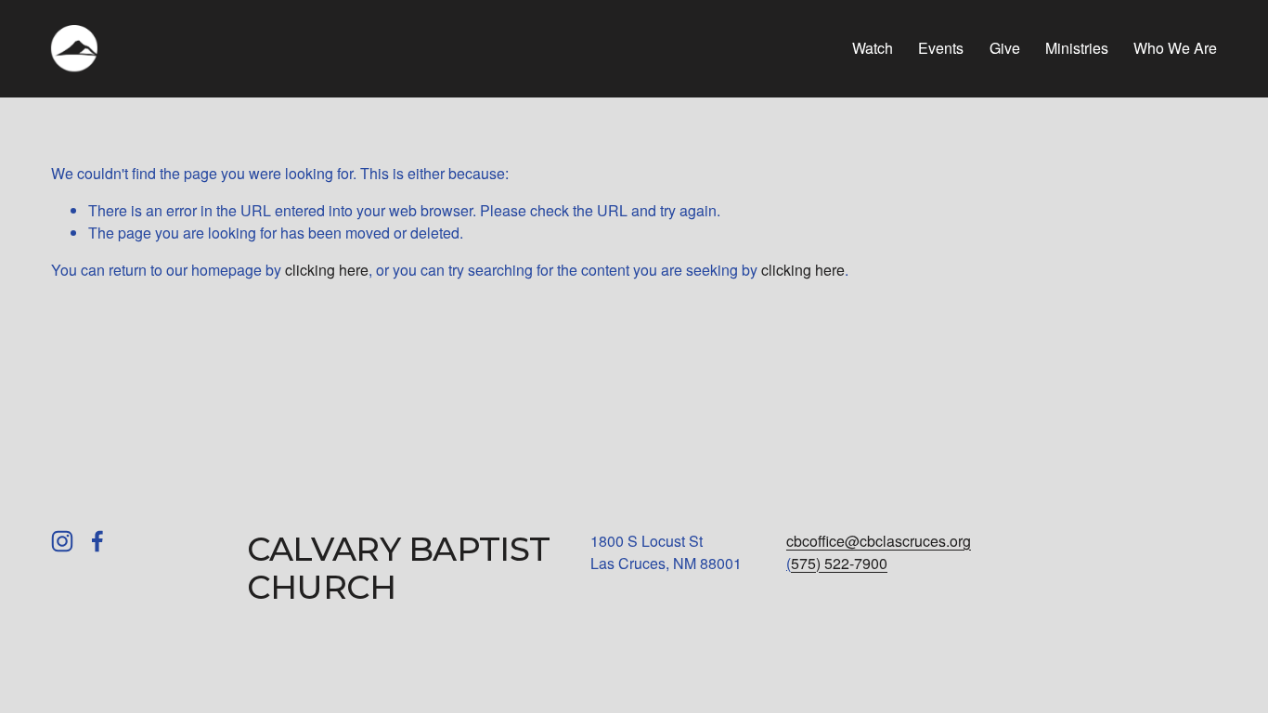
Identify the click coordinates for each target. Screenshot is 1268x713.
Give (1005, 47)
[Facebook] (97, 541)
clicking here (327, 269)
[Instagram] (62, 541)
